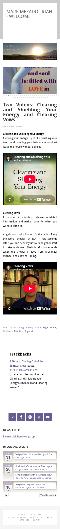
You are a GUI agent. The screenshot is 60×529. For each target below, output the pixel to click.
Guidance (8, 331)
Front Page (41, 327)
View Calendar (47, 494)
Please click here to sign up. (19, 436)
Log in (36, 520)
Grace (53, 327)
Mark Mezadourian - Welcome (29, 13)
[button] (5, 495)
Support (29, 331)
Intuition (18, 331)
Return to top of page (30, 515)
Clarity (29, 327)
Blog (21, 327)
